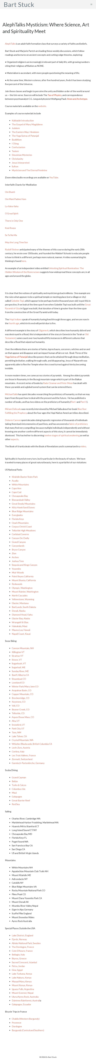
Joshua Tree (18, 561)
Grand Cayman (19, 777)
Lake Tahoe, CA (19, 736)
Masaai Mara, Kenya (22, 981)
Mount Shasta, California (24, 580)
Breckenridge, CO (20, 698)
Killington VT (18, 652)
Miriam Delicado (13, 409)
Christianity (17, 158)
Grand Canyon (19, 542)
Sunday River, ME (20, 671)
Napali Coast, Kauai (21, 633)
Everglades (17, 515)
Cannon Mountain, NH (23, 648)
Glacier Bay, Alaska (21, 618)
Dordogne (17, 1026)
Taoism (15, 151)
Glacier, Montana (20, 603)
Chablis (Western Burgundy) (26, 1018)
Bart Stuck (19, 4)
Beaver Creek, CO (20, 709)
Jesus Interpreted (20, 162)
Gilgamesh (43, 330)
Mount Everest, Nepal (22, 992)
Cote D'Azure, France (22, 950)
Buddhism (17, 139)
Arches (15, 557)
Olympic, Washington (22, 587)
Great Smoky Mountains (23, 503)
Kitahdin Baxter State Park (25, 476)
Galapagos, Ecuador (21, 1004)
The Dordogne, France (23, 947)
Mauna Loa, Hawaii (21, 630)
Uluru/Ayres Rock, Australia (25, 996)
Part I (74, 401)
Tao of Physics (55, 95)
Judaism (16, 128)
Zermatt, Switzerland (22, 759)
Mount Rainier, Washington (25, 591)
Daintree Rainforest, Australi (26, 1000)
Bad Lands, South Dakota (24, 607)
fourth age (14, 323)
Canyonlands (18, 545)
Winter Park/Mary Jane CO (25, 686)
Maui (14, 792)
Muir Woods (18, 572)
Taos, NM (16, 732)
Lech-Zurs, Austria (21, 747)
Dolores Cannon (13, 420)
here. (24, 261)
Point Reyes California (22, 576)
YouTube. (54, 177)
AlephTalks (10, 43)
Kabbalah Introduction (23, 120)
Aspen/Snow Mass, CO (23, 717)
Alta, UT (16, 720)
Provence (16, 1022)
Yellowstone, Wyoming (23, 599)
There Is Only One (14, 220)
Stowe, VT (17, 659)
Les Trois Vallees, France (24, 755)
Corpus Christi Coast (22, 526)
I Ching (15, 143)
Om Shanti (10, 192)
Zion (14, 553)
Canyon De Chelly (20, 538)
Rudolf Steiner (12, 249)
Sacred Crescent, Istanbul (24, 962)
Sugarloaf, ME (18, 667)
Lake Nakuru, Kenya (21, 977)
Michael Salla (11, 394)
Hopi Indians (15, 319)
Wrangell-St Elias (20, 622)
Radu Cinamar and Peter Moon (58, 383)
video (83, 446)
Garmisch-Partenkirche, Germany (28, 763)
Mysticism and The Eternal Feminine (29, 170)
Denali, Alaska (18, 610)
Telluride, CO (18, 713)
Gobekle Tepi (17, 300)
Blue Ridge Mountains (22, 511)
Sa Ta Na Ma (11, 235)
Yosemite (16, 568)
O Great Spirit (11, 213)
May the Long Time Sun (16, 242)
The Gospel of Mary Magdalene (27, 124)
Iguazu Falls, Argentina (23, 989)
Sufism (15, 166)
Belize (15, 781)
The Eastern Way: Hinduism (25, 132)
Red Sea (16, 804)
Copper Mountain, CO (22, 694)
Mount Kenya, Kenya (22, 985)
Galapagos (17, 796)
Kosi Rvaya (10, 228)
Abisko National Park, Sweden (26, 943)
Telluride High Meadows (24, 530)
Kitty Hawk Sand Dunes (23, 507)
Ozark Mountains (20, 522)
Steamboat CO (19, 678)
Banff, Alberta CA (20, 675)
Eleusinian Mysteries (22, 155)
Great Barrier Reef (21, 800)
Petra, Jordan (18, 966)
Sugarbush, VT (19, 663)
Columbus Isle (18, 789)
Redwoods (17, 584)
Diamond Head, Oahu (22, 614)
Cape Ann (16, 488)
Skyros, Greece (19, 958)
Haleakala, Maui (19, 626)
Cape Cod (16, 492)
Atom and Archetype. (77, 98)
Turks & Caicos (19, 785)
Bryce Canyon (19, 549)
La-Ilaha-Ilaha (11, 206)
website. (42, 106)
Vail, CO (15, 705)
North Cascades (20, 595)
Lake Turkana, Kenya (22, 973)
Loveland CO (18, 682)
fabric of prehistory (78, 423)
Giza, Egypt (17, 970)
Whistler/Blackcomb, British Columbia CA (32, 743)
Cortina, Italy (18, 751)
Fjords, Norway (19, 939)
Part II (84, 401)
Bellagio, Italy (18, 954)
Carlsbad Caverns (20, 534)
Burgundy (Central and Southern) (28, 1030)
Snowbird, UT (18, 724)
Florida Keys (18, 519)
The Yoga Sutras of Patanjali (25, 135)
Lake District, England (22, 935)
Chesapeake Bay (20, 496)
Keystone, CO (18, 701)
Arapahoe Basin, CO (21, 690)
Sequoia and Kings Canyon (24, 564)
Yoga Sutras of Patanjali (16, 356)
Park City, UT (18, 728)
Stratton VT (17, 655)
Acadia (15, 480)
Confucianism (18, 147)
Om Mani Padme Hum (15, 199)
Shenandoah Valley (21, 499)
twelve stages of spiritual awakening (62, 435)
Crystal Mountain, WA (22, 740)
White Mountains (20, 484)
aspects (14, 439)
